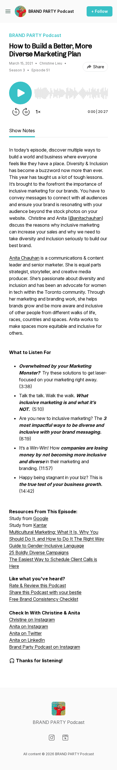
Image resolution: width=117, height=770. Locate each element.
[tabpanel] (58, 408)
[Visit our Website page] (65, 737)
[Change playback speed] (38, 112)
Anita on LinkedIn (27, 640)
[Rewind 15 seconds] (16, 112)
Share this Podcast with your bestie (45, 592)
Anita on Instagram (28, 626)
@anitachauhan (86, 218)
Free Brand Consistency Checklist (43, 599)
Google (40, 518)
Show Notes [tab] (22, 130)
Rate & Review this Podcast (37, 585)
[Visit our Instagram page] (52, 737)
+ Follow (99, 11)
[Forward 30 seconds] (26, 112)
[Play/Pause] (20, 93)
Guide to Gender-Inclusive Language (46, 545)
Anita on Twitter (25, 633)
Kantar (40, 525)
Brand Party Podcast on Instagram (44, 647)
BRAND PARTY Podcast (51, 11)
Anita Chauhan (24, 258)
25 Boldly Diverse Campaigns (39, 552)
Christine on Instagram (32, 619)
